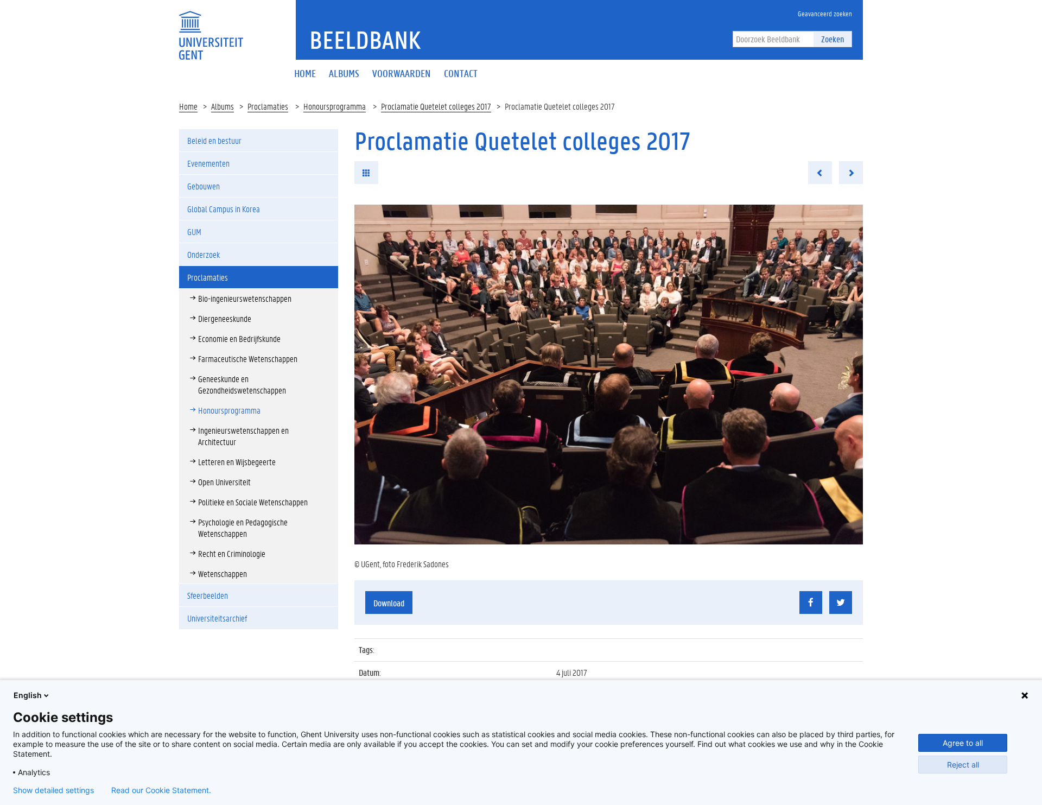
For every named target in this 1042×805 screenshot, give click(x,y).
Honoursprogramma (334, 106)
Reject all (963, 764)
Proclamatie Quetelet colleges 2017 (436, 106)
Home (188, 106)
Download (388, 602)
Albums (222, 106)
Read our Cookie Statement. (161, 790)
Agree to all (963, 742)
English (28, 695)
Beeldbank (365, 39)
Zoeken (832, 39)
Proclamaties (267, 106)
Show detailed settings (53, 790)
